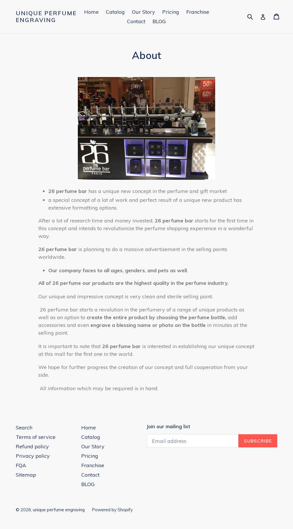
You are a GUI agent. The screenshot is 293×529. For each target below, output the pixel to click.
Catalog (115, 12)
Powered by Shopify (112, 509)
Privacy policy (33, 456)
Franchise (197, 12)
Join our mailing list (168, 426)
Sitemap (26, 474)
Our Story (143, 12)
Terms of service (36, 437)
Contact (136, 21)
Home (91, 12)
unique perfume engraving (46, 16)
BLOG (159, 21)
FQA (21, 465)
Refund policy (32, 446)
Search (24, 427)
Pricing (170, 12)
